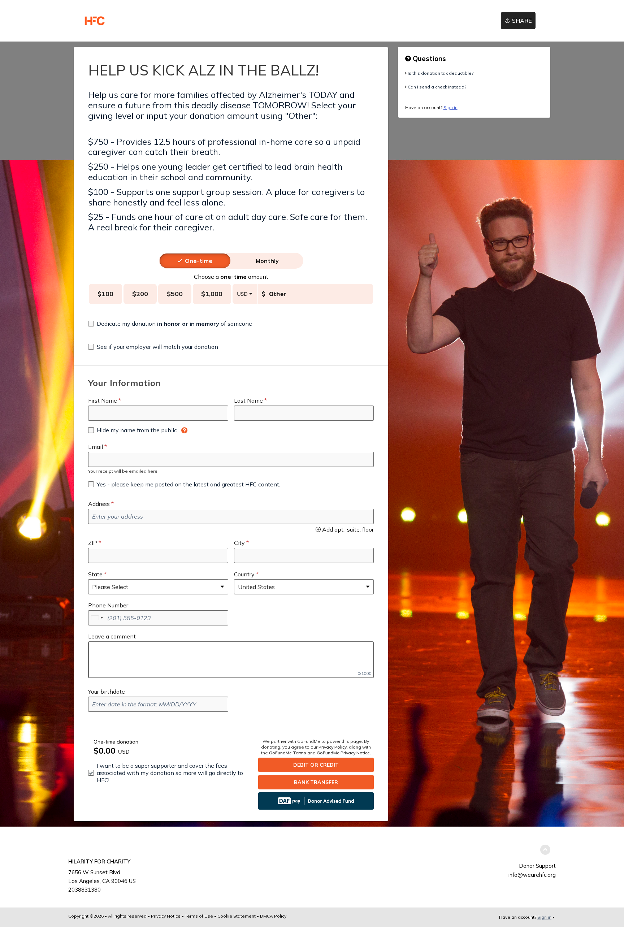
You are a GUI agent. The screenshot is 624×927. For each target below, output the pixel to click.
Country (244, 574)
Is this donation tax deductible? (440, 73)
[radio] (198, 260)
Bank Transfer (316, 782)
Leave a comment (112, 636)
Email (95, 446)
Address (99, 503)
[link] (94, 21)
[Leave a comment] (230, 660)
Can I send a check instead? (437, 87)
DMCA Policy (273, 916)
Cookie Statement (236, 916)
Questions (428, 58)
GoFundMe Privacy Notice (343, 752)
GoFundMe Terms (287, 752)
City (239, 542)
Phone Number (108, 605)
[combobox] (96, 618)
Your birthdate (106, 691)
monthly (267, 260)
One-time (198, 260)
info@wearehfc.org (532, 874)
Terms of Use (199, 916)
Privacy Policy (332, 747)
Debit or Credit (316, 765)
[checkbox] (170, 323)
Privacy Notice (166, 916)
